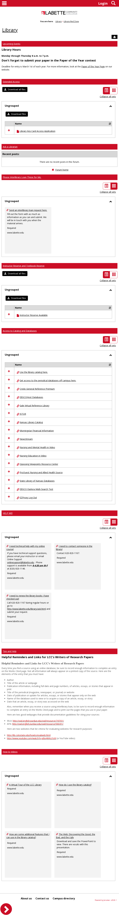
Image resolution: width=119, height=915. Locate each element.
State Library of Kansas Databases (37, 480)
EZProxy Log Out (28, 497)
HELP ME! (8, 513)
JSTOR (23, 413)
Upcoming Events (11, 43)
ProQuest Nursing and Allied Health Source (41, 472)
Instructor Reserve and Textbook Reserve (23, 265)
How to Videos (10, 751)
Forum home (61, 169)
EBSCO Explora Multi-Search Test (36, 489)
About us (26, 898)
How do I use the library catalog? (75, 784)
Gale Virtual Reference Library (34, 405)
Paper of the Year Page (93, 66)
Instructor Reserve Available (34, 315)
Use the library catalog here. (34, 372)
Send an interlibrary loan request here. (28, 210)
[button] (14, 89)
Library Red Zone (71, 21)
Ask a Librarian (10, 146)
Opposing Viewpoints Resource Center (39, 464)
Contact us (42, 898)
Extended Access (11, 81)
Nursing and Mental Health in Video (37, 447)
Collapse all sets (108, 96)
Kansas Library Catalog (31, 422)
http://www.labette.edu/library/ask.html (26, 608)
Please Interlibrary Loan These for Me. (22, 177)
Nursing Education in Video (33, 455)
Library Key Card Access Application (37, 131)
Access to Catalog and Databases (20, 330)
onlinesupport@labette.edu (20, 562)
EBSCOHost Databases (31, 397)
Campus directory (64, 898)
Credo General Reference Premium (37, 388)
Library (58, 21)
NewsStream (26, 439)
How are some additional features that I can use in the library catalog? (27, 836)
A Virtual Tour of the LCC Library (25, 784)
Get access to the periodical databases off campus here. (48, 380)
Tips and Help (9, 651)
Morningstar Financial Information (37, 430)
